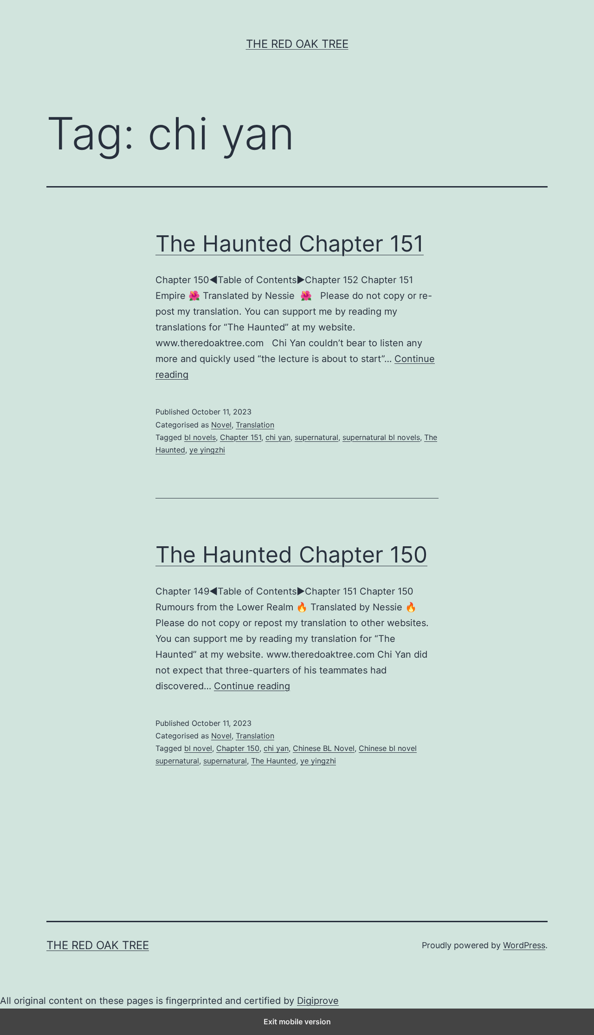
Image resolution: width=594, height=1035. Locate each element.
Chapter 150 (237, 748)
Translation (255, 424)
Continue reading (252, 686)
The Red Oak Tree (297, 44)
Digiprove (318, 1000)
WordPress (524, 945)
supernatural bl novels (381, 437)
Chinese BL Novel (324, 748)
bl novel (198, 748)
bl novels (200, 437)
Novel (221, 424)
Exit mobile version (297, 1021)
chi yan (278, 437)
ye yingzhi (207, 449)
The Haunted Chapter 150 (291, 554)
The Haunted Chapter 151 (289, 243)
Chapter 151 (240, 437)
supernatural (316, 437)
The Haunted (273, 760)
